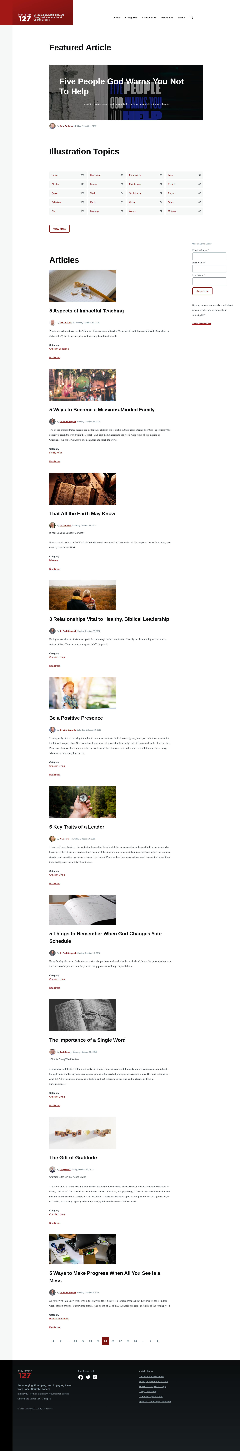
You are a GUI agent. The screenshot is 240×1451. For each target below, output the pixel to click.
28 (91, 1342)
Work (92, 193)
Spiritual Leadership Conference (155, 1401)
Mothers (172, 211)
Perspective (135, 175)
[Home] (46, 1374)
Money (93, 184)
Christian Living (57, 657)
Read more (54, 357)
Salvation (56, 202)
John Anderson (67, 126)
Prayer (171, 193)
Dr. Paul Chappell (68, 422)
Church (171, 184)
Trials (170, 202)
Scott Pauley (66, 1052)
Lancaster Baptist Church (151, 1376)
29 (99, 1342)
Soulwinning (135, 193)
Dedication (95, 175)
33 (129, 1342)
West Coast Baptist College (152, 1386)
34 (136, 1342)
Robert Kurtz (66, 323)
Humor (55, 175)
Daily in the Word (147, 1391)
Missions (53, 560)
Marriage (94, 211)
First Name (199, 262)
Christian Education (59, 349)
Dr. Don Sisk (65, 525)
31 (114, 1342)
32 (121, 1342)
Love (170, 175)
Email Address (200, 250)
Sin (53, 211)
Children (56, 184)
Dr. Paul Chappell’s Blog (151, 1396)
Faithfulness (135, 184)
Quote (55, 193)
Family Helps (55, 453)
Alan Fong (64, 839)
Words (132, 211)
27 (84, 1342)
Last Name (198, 275)
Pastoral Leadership (59, 1318)
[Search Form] (191, 17)
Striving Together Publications (153, 1381)
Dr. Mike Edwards (68, 730)
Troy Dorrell (65, 1169)
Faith (92, 202)
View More (59, 229)
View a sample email (201, 323)
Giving (132, 202)
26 (76, 1342)
